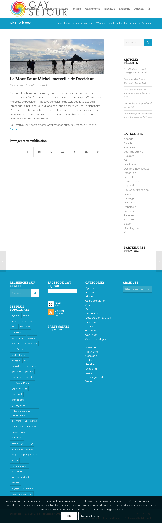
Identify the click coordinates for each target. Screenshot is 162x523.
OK (69, 516)
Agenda (128, 138)
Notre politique (90, 516)
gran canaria (18, 400)
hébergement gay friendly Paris (21, 413)
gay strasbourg (19, 388)
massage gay (18, 432)
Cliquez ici (16, 129)
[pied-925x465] (57, 56)
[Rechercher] (149, 9)
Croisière (129, 155)
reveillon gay (18, 443)
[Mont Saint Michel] (3, 261)
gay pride (29, 377)
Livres (127, 194)
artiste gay (27, 321)
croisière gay (18, 349)
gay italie (16, 372)
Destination (130, 164)
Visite (36, 85)
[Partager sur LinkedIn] (63, 152)
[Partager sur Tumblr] (74, 152)
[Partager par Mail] (86, 152)
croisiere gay (30, 343)
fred (48, 85)
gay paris (16, 377)
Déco (127, 160)
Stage (127, 223)
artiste (15, 321)
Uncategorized (132, 228)
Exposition (130, 172)
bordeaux (16, 332)
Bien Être (129, 147)
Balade (128, 143)
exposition (17, 366)
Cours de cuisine (133, 151)
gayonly (29, 372)
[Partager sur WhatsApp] (51, 152)
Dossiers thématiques (136, 168)
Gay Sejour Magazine (136, 189)
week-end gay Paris (22, 494)
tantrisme (17, 471)
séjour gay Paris (29, 454)
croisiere (16, 343)
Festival (128, 177)
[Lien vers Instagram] (98, 152)
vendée (15, 483)
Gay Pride (129, 185)
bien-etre (25, 326)
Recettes (129, 215)
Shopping (129, 219)
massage (31, 426)
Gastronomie (131, 181)
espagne (16, 360)
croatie (31, 338)
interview (16, 421)
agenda (15, 315)
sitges (31, 443)
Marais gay (17, 426)
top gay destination (21, 477)
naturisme (17, 437)
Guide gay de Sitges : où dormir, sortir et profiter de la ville (137, 93)
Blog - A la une (20, 23)
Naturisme (130, 202)
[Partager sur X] (27, 152)
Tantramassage (19, 466)
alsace (26, 315)
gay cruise (31, 366)
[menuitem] (31, 9)
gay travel (17, 394)
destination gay (19, 355)
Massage (129, 198)
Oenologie (130, 206)
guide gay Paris (19, 405)
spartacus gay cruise (22, 449)
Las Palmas (31, 421)
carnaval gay (18, 338)
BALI (14, 326)
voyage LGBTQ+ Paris (22, 488)
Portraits (129, 211)
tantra (15, 460)
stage (14, 454)
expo (26, 360)
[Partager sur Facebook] (16, 152)
